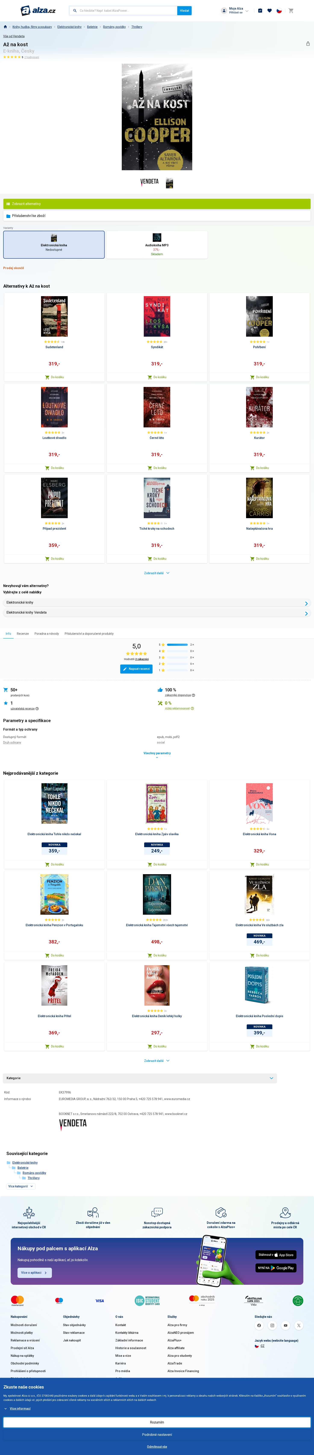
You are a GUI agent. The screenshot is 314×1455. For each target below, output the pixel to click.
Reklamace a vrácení (25, 1340)
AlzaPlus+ (174, 1340)
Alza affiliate (176, 1348)
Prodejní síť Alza (22, 1348)
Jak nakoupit (72, 1340)
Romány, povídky (114, 27)
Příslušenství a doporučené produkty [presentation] (89, 633)
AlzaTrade (174, 1363)
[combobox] (123, 10)
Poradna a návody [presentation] (47, 633)
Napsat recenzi (139, 669)
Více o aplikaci (31, 1272)
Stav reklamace (74, 1332)
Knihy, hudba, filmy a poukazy (32, 27)
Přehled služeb (21, 1378)
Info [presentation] (8, 633)
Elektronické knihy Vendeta (26, 612)
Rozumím (157, 1422)
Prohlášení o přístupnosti (28, 1371)
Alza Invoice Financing (183, 1371)
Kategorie (14, 1078)
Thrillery (136, 27)
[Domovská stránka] (5, 27)
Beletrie (92, 27)
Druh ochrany (12, 742)
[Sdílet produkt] (308, 43)
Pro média (122, 1371)
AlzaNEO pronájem (180, 1332)
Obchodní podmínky (25, 1363)
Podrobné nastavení (157, 1435)
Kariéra (120, 1363)
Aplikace (121, 1378)
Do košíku (57, 377)
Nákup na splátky (22, 1355)
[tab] (8, 634)
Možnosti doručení (24, 1325)
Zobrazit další (154, 573)
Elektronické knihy (69, 27)
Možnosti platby (22, 1332)
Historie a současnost (130, 1348)
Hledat (184, 10)
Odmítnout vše (157, 1446)
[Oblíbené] (269, 10)
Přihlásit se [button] (235, 12)
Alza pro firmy (177, 1325)
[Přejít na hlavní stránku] (38, 10)
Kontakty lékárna (126, 1332)
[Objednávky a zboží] (260, 10)
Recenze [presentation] (23, 633)
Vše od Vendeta (14, 36)
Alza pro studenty (179, 1355)
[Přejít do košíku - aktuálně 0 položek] (290, 10)
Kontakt (120, 1325)
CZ (262, 1346)
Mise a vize (123, 1355)
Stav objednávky (74, 1325)
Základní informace (129, 1340)
